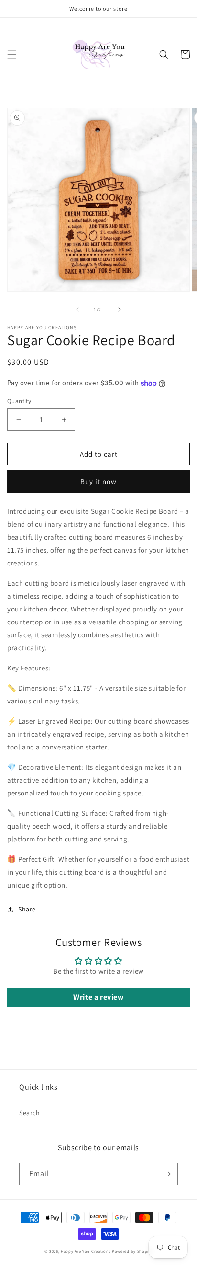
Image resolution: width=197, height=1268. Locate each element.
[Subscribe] (166, 1174)
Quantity (19, 401)
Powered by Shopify (132, 1251)
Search (29, 1112)
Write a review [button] (98, 997)
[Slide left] (77, 309)
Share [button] (27, 909)
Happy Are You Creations (85, 1251)
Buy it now (98, 481)
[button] (11, 54)
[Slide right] (119, 309)
